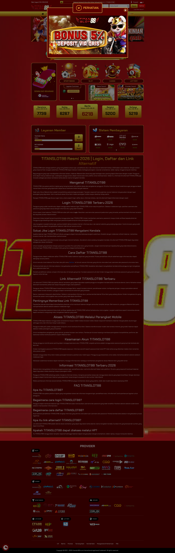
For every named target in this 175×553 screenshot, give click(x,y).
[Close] (125, 10)
